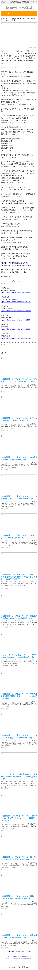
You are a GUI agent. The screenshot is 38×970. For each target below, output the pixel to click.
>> (32, 951)
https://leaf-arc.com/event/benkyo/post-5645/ (16, 292)
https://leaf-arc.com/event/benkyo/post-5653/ (16, 329)
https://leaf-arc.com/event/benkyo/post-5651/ (16, 320)
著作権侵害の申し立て (25, 956)
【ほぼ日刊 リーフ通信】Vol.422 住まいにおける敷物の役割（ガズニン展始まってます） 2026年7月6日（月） (19, 576)
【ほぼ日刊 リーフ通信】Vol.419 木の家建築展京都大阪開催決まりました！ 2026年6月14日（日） (19, 696)
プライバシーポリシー (13, 956)
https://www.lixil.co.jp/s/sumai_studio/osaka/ (16, 265)
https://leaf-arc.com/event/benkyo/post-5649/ (16, 311)
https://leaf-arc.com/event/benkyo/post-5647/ (16, 302)
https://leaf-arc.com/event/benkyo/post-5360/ (16, 338)
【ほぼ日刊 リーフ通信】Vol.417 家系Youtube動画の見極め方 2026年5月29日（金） (19, 776)
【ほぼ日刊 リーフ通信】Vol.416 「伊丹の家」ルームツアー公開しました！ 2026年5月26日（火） (19, 818)
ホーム (10, 13)
